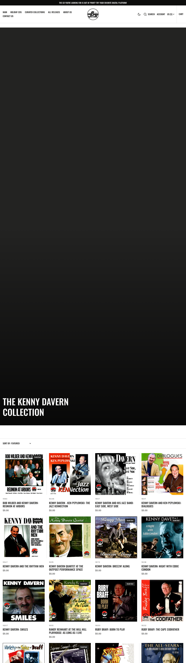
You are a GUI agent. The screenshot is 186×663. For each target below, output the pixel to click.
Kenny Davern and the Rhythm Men (23, 566)
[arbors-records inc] (93, 14)
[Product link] (24, 482)
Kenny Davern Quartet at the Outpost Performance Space (66, 568)
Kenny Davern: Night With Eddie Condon (160, 568)
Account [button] (161, 14)
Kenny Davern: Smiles (15, 629)
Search (151, 14)
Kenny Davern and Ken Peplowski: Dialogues (161, 504)
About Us (67, 12)
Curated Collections (35, 12)
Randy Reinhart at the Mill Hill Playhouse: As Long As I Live (67, 631)
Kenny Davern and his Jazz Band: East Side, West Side (114, 504)
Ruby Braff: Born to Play (110, 629)
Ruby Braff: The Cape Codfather (160, 629)
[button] (139, 14)
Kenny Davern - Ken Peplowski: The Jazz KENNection (69, 504)
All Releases (54, 12)
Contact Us (8, 16)
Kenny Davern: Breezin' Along (112, 566)
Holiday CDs (16, 12)
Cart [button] (181, 14)
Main (5, 12)
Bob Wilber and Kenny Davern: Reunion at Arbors (20, 504)
